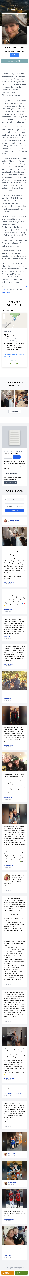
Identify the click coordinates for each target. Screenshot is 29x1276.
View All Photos (14, 411)
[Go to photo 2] (14, 822)
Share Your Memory (10, 482)
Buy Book (16, 457)
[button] (15, 319)
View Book (8, 457)
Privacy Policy (10, 1268)
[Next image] (25, 681)
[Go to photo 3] (15, 822)
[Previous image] (4, 681)
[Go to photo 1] (10, 689)
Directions (14, 360)
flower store (6, 292)
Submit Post (14, 510)
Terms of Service (19, 1268)
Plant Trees (14, 364)
